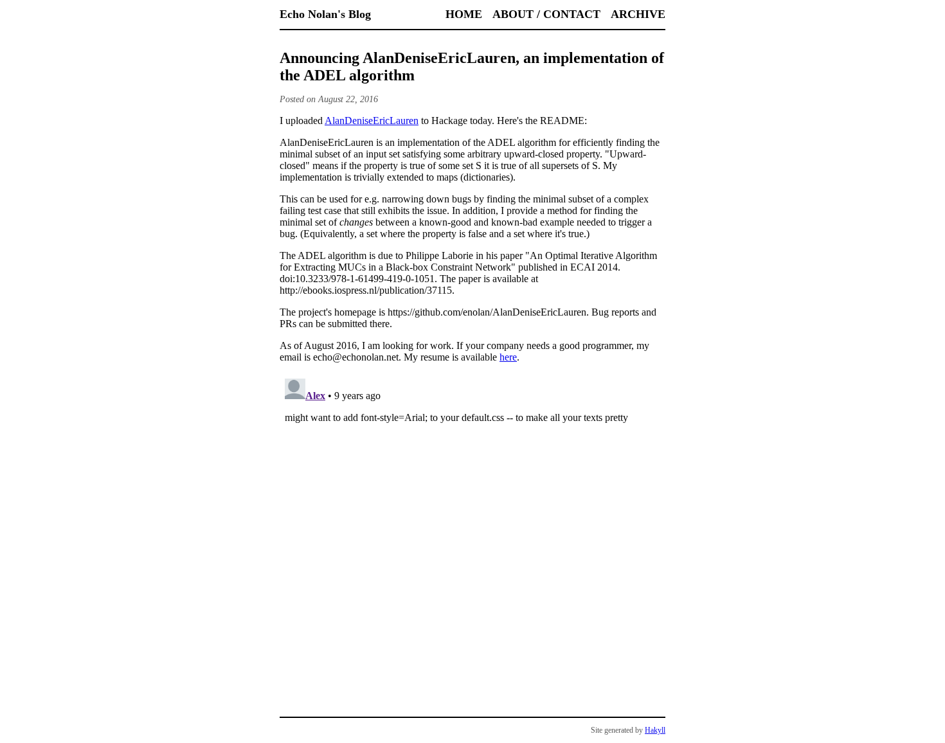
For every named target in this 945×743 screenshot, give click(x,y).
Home (464, 14)
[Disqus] (472, 534)
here (508, 357)
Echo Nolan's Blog (325, 14)
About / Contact (546, 14)
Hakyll (655, 730)
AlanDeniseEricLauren (372, 120)
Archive (638, 14)
